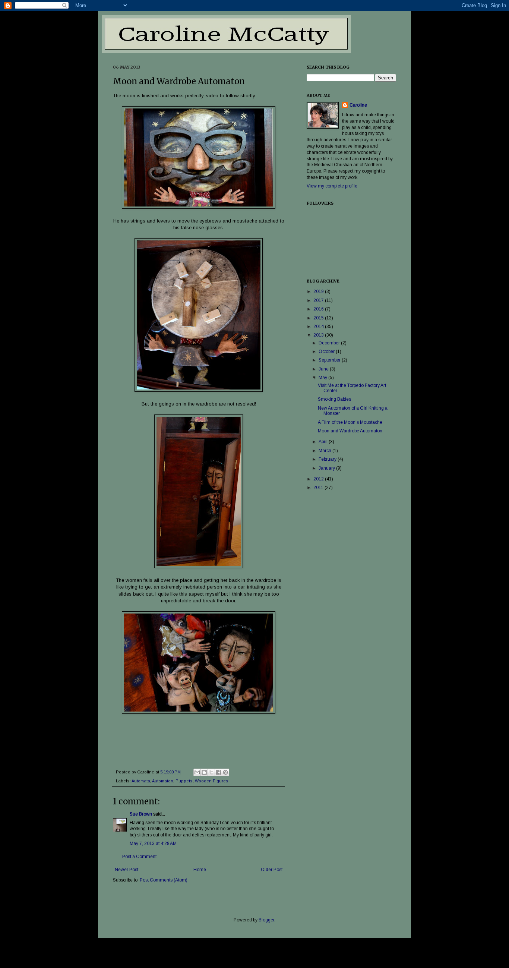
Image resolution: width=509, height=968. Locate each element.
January (327, 468)
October (327, 351)
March (325, 450)
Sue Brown (141, 814)
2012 (319, 479)
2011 (319, 487)
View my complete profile (332, 186)
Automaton (162, 781)
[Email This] (197, 772)
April (324, 441)
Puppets (184, 781)
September (330, 360)
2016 (319, 309)
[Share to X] (211, 772)
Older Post (271, 869)
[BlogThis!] (204, 772)
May (323, 377)
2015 (319, 318)
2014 (319, 326)
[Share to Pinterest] (225, 772)
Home (199, 869)
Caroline (358, 105)
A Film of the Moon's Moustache (350, 422)
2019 (319, 291)
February (328, 459)
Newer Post (126, 869)
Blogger (266, 920)
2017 (319, 300)
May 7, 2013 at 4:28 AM (153, 843)
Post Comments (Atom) (163, 880)
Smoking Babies (334, 399)
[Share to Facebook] (218, 772)
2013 (319, 335)
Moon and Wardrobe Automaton (350, 430)
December (330, 343)
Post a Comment (139, 856)
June (324, 369)
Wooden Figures (211, 781)
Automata (141, 781)
